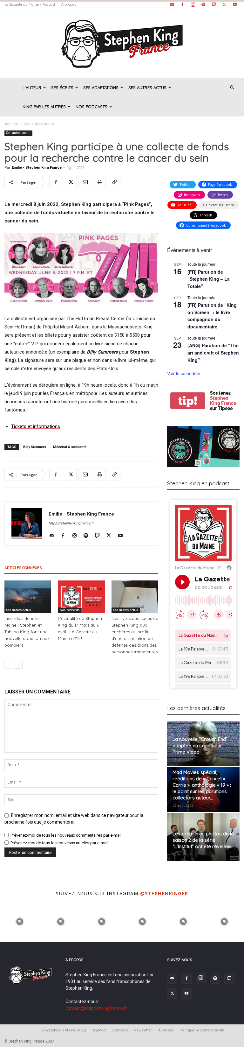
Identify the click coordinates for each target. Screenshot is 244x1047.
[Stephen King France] (122, 43)
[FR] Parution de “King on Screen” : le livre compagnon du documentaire (212, 316)
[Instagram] (193, 4)
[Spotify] (203, 4)
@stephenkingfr (164, 893)
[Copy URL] (114, 182)
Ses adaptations (101, 87)
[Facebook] (182, 4)
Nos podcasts (91, 106)
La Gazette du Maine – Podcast (29, 4)
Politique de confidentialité (202, 1030)
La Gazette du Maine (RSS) (63, 1030)
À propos (68, 4)
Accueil (11, 124)
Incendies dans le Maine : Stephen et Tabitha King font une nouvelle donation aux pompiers (26, 632)
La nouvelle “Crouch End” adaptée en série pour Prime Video (200, 745)
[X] (224, 4)
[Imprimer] (99, 182)
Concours (120, 1030)
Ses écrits (62, 87)
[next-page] (19, 665)
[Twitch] (214, 4)
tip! (187, 401)
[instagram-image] (20, 921)
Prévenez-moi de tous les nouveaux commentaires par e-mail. (66, 835)
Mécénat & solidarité (69, 447)
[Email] (84, 182)
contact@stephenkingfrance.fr (96, 1008)
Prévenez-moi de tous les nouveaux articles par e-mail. (59, 842)
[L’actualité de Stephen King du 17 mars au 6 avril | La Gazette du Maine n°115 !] (81, 596)
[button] (232, 88)
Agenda (99, 1030)
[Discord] (172, 4)
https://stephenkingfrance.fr (71, 523)
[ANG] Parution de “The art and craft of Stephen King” (213, 352)
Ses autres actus (147, 87)
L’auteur (32, 87)
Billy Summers (34, 447)
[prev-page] (8, 665)
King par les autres (44, 106)
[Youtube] (235, 4)
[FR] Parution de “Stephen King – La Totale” (208, 279)
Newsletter (143, 1030)
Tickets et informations (35, 426)
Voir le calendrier (184, 373)
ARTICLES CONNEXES (23, 567)
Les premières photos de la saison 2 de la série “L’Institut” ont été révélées (203, 840)
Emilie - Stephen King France (37, 167)
